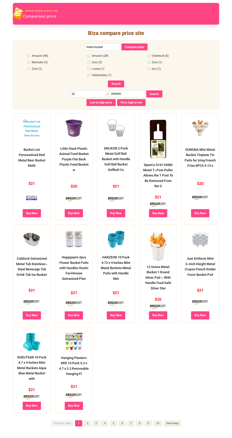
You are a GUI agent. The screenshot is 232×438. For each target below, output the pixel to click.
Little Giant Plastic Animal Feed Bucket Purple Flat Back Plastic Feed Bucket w (74, 159)
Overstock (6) (160, 55)
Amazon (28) (100, 55)
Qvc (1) (156, 68)
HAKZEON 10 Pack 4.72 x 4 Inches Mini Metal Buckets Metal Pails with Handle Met (116, 268)
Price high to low (131, 102)
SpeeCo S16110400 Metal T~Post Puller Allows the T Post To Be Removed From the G (158, 175)
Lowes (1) (98, 68)
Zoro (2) (97, 62)
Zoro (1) (157, 62)
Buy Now (32, 213)
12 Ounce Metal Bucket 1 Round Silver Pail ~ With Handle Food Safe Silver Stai (158, 277)
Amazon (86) (40, 55)
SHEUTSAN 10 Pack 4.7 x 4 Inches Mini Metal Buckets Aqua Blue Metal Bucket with (31, 368)
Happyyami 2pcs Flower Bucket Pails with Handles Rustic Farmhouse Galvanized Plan (73, 268)
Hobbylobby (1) (101, 75)
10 (157, 423)
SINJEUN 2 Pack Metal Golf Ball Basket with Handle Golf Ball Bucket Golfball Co (116, 159)
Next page (172, 423)
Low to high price (101, 102)
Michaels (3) (40, 62)
